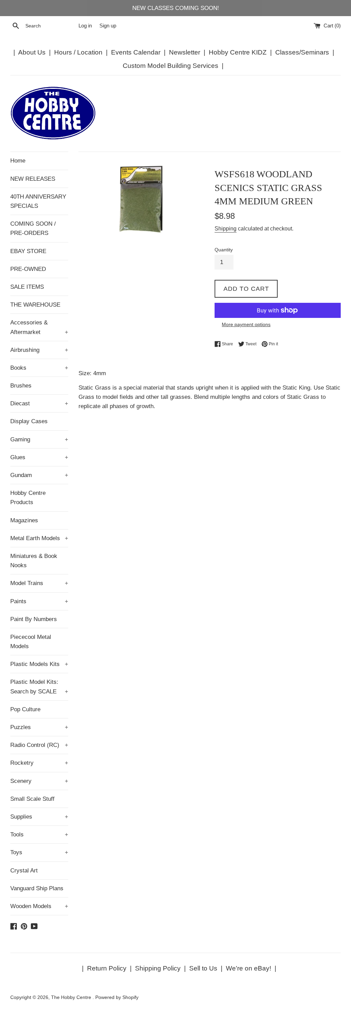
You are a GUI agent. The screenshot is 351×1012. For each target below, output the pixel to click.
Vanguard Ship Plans (36, 888)
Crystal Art (24, 870)
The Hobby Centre (72, 997)
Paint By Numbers (33, 619)
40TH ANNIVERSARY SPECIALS (38, 201)
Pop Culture (25, 709)
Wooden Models (39, 906)
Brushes (21, 385)
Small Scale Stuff (32, 799)
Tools (39, 834)
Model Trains (39, 583)
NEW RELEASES (32, 179)
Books (39, 368)
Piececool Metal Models (30, 642)
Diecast (39, 403)
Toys (39, 852)
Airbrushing (39, 350)
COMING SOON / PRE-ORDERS (33, 228)
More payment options (246, 324)
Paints (39, 601)
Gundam (39, 475)
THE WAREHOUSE (35, 304)
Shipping (226, 228)
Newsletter (184, 52)
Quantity (224, 249)
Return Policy (106, 968)
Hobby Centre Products (28, 497)
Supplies (39, 816)
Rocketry (39, 763)
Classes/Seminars (302, 52)
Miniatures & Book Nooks (33, 561)
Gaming (39, 439)
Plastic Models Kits (39, 664)
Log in (85, 25)
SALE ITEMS (27, 287)
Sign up (107, 25)
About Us (32, 52)
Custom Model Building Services (170, 65)
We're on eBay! (248, 968)
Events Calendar (135, 52)
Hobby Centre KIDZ (238, 52)
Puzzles (39, 727)
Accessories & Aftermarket (39, 327)
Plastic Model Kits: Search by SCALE (39, 686)
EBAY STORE (28, 251)
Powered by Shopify (116, 997)
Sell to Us (203, 968)
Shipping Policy (158, 968)
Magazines (24, 520)
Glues (39, 457)
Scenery (39, 781)
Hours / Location (78, 52)
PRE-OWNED (28, 269)
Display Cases (29, 421)
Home (17, 160)
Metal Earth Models (39, 538)
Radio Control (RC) (39, 745)
